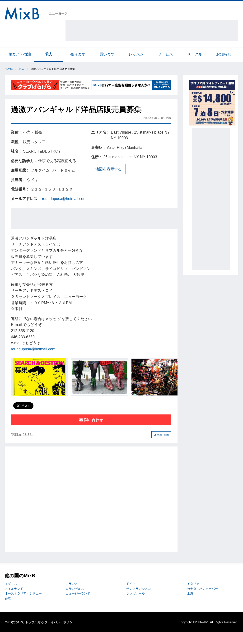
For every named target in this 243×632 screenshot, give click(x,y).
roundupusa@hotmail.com (64, 199)
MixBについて (14, 622)
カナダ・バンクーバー (202, 588)
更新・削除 (162, 434)
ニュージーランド (77, 593)
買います (107, 54)
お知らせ (223, 54)
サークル (194, 54)
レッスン (136, 54)
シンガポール (135, 593)
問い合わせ (93, 420)
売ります (77, 54)
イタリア (193, 584)
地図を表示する (108, 169)
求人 (48, 54)
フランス (71, 584)
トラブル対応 (34, 622)
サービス (165, 54)
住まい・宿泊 (19, 54)
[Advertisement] (151, 30)
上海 (190, 593)
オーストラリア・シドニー (23, 593)
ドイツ (131, 584)
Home (9, 68)
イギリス (11, 584)
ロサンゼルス (74, 588)
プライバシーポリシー (60, 622)
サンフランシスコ (138, 588)
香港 (8, 598)
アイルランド (14, 588)
